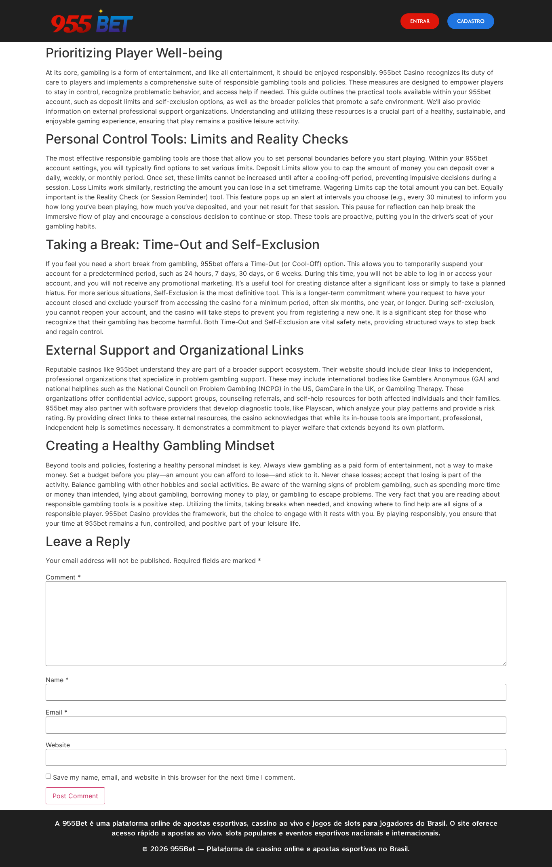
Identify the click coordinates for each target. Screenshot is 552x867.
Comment (63, 577)
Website (58, 745)
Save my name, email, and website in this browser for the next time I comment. (174, 777)
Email (56, 712)
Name (57, 680)
